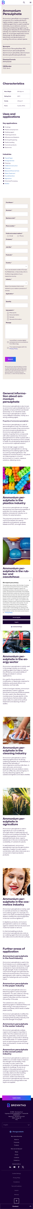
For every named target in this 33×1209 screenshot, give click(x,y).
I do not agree (16, 617)
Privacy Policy (16, 1177)
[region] (16, 604)
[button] (30, 1206)
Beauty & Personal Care (12, 171)
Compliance (16, 1182)
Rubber (7, 183)
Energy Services (9, 160)
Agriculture (8, 178)
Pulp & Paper (9, 158)
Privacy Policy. (9, 612)
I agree (16, 622)
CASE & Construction (11, 166)
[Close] (30, 580)
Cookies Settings (17, 626)
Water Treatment (10, 173)
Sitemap (16, 1194)
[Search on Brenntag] (24, 2)
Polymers (8, 168)
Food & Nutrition (10, 176)
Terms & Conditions (16, 1186)
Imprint (16, 1190)
